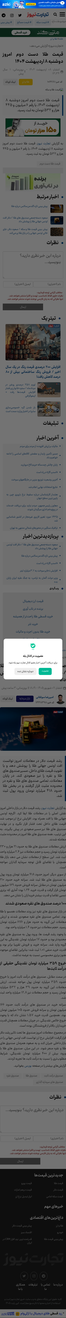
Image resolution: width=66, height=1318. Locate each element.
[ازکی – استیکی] (33, 4)
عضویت (45, 671)
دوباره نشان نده (25, 671)
